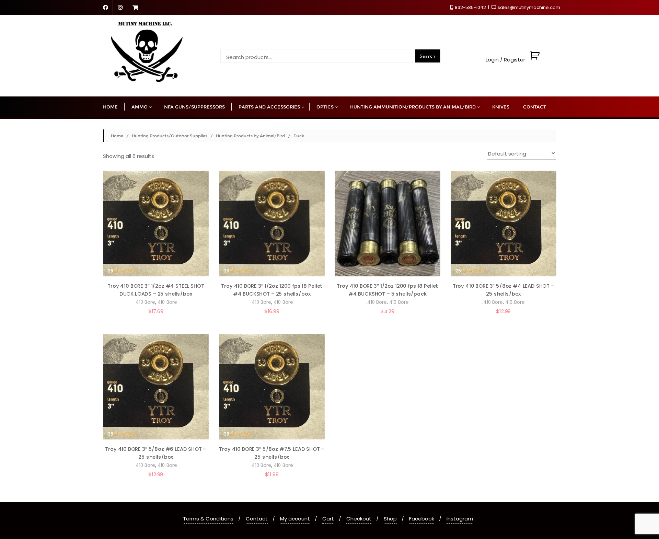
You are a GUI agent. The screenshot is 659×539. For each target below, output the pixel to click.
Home (117, 135)
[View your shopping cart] (534, 60)
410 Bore (167, 302)
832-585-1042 (470, 7)
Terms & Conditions (208, 518)
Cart (328, 518)
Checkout (358, 518)
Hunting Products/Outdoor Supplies (169, 135)
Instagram (460, 518)
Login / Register (505, 60)
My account (295, 518)
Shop (390, 518)
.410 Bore (145, 302)
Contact (257, 518)
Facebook (421, 518)
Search (427, 56)
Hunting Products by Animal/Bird (250, 135)
